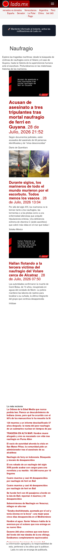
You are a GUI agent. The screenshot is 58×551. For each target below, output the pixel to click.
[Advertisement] (29, 325)
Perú (53, 10)
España (10, 13)
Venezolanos (30, 10)
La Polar (32, 13)
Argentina (43, 10)
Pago (30, 16)
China (41, 13)
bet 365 (50, 13)
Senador (21, 13)
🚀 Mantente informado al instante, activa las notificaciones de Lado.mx (29, 30)
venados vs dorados (12, 10)
